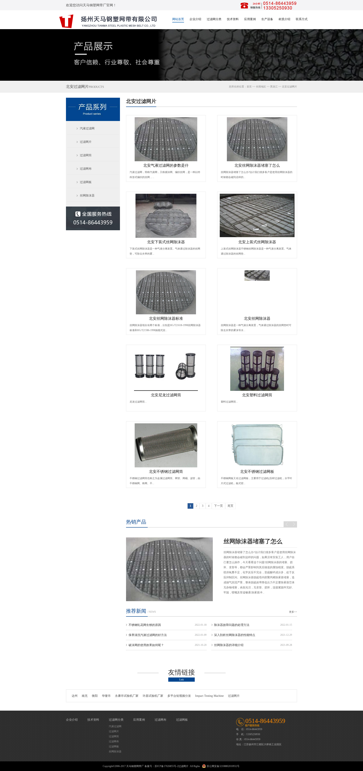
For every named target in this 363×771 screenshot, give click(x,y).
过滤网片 (86, 141)
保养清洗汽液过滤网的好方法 (148, 635)
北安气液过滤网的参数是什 (166, 165)
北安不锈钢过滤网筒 (166, 471)
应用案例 (250, 19)
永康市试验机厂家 (126, 695)
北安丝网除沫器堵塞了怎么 (257, 165)
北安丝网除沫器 (257, 318)
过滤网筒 (86, 155)
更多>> (293, 611)
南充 (85, 695)
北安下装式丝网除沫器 (166, 242)
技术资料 (233, 19)
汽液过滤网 (87, 128)
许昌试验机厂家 (153, 695)
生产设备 (267, 19)
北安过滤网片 (141, 101)
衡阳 (95, 695)
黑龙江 (274, 86)
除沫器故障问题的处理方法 (231, 625)
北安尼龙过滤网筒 (166, 395)
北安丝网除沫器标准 (166, 318)
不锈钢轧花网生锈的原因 (145, 625)
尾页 (230, 505)
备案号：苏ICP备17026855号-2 (161, 766)
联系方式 (302, 19)
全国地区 (261, 86)
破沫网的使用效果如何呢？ (146, 645)
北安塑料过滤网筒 (257, 395)
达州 (75, 695)
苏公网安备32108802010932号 (223, 766)
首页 (249, 86)
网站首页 (178, 19)
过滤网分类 (214, 19)
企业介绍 (195, 19)
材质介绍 (284, 19)
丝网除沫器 (87, 195)
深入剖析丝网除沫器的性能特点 (234, 635)
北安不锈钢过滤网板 (257, 471)
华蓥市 (106, 695)
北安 (284, 86)
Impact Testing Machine (209, 695)
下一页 (218, 505)
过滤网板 (86, 182)
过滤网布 (86, 168)
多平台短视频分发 (179, 695)
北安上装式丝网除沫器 (257, 242)
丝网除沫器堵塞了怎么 (242, 541)
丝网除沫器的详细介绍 (228, 645)
